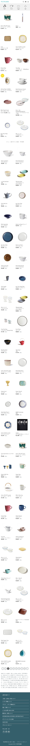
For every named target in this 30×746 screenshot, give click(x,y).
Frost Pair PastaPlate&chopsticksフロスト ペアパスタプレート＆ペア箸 (22, 112)
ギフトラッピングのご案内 (8, 719)
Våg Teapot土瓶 (18, 350)
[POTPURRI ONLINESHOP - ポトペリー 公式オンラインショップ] (5, 1)
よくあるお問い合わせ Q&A (8, 710)
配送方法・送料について (8, 713)
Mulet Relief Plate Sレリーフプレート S (5, 413)
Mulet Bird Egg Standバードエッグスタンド (5, 599)
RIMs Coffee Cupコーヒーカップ (19, 496)
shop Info (5, 722)
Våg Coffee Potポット (4, 204)
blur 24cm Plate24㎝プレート (4, 245)
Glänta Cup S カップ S (3, 392)
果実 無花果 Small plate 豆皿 (20, 662)
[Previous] (3, 668)
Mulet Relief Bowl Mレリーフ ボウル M (20, 266)
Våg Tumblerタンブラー (3, 287)
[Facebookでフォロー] (4, 732)
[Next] (27, 668)
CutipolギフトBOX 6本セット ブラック (22, 433)
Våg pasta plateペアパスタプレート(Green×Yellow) (20, 183)
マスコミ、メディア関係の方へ (9, 704)
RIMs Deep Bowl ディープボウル (4, 225)
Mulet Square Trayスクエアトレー (5, 641)
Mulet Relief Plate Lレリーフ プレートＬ (20, 371)
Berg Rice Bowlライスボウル (4, 350)
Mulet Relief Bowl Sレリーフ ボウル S (20, 161)
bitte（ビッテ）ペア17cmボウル (4, 558)
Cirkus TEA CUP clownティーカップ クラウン (6, 26)
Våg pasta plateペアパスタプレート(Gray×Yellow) (20, 308)
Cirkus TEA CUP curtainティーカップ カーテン (6, 371)
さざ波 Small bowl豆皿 (4, 182)
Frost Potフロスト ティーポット (5, 537)
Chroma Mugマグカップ (3, 68)
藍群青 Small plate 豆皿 (19, 413)
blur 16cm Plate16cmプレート (19, 204)
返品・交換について (7, 707)
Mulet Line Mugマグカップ (21, 224)
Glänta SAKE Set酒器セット (4, 475)
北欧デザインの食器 (15, 141)
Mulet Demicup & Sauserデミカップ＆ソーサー (21, 90)
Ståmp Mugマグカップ (5, 578)
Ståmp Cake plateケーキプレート (4, 266)
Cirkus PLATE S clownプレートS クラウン (5, 433)
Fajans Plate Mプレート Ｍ (19, 392)
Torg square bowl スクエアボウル (7, 454)
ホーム (7, 141)
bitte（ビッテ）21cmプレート (4, 620)
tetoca (17, 25)
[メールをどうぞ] (9, 732)
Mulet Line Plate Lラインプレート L (19, 245)
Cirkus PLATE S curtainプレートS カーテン (20, 47)
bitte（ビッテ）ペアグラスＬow (4, 308)
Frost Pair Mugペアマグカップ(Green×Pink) (7, 330)
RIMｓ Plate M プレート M (19, 579)
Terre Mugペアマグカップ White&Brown (22, 68)
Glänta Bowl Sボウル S (18, 558)
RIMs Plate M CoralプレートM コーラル (5, 111)
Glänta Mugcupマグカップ (19, 516)
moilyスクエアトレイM (4, 47)
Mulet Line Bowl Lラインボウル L (4, 161)
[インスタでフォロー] (6, 732)
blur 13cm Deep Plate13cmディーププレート (20, 287)
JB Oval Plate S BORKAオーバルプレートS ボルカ (6, 90)
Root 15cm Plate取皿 (4, 134)
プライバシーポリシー (7, 725)
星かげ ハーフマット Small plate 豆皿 (22, 620)
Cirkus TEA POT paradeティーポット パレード (6, 496)
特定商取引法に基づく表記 (9, 741)
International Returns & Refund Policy (13, 716)
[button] (23, 1)
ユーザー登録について (7, 701)
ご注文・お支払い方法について (9, 698)
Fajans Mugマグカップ (18, 475)
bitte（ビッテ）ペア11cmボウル (19, 641)
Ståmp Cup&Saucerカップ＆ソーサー (20, 537)
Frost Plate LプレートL (18, 330)
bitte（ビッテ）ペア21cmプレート (19, 134)
